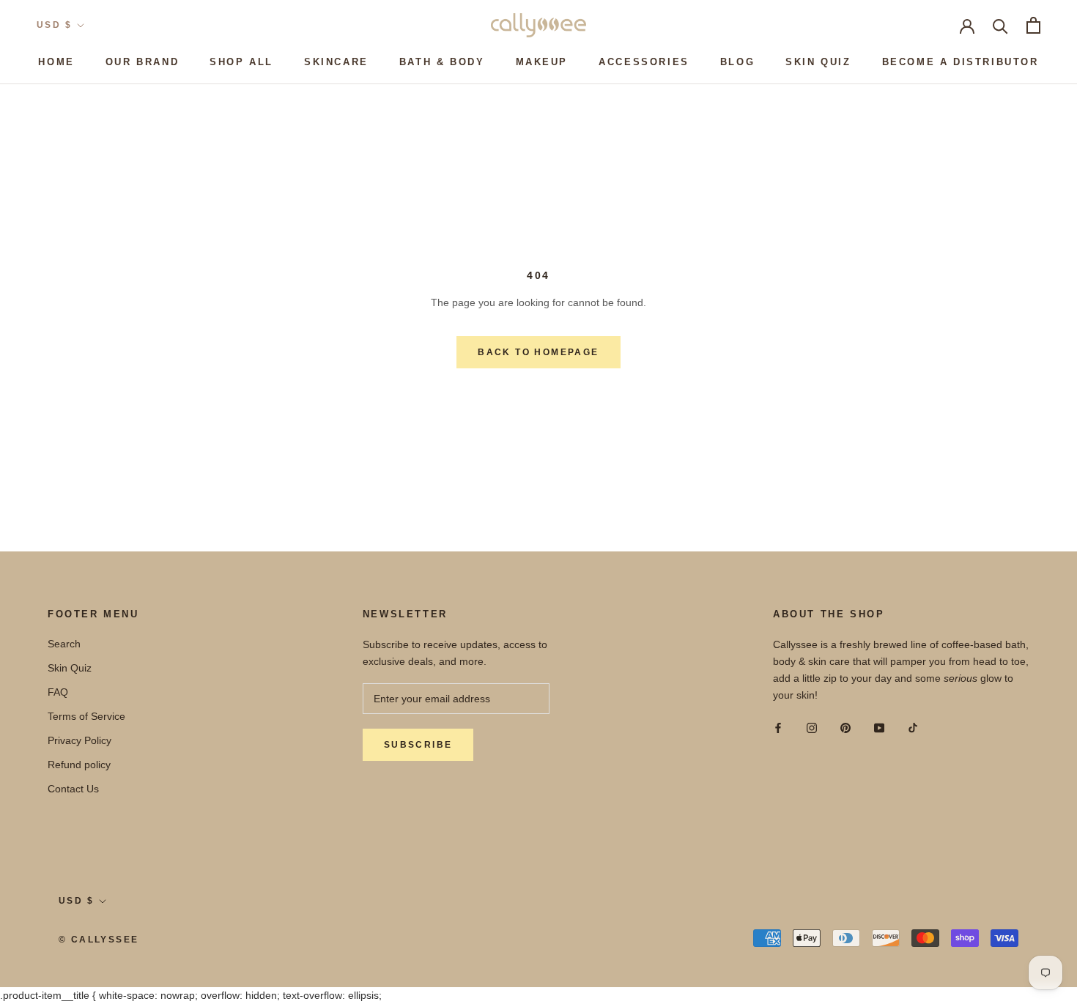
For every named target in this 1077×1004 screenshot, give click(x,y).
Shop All (241, 61)
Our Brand (142, 61)
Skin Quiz (818, 61)
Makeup (542, 61)
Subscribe (418, 745)
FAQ (58, 692)
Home (56, 61)
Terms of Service (86, 716)
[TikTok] (913, 727)
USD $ (54, 25)
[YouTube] (879, 727)
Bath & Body (442, 61)
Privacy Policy (79, 740)
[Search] (1000, 25)
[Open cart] (1033, 25)
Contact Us (73, 789)
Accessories (644, 61)
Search (64, 644)
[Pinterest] (845, 727)
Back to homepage (538, 352)
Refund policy (79, 764)
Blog (737, 61)
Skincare (336, 61)
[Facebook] (778, 727)
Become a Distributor (960, 61)
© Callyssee (98, 939)
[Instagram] (812, 727)
